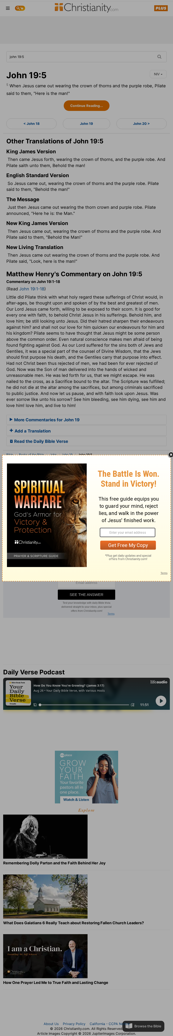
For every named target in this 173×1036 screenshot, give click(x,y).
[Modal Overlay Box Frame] (86, 518)
